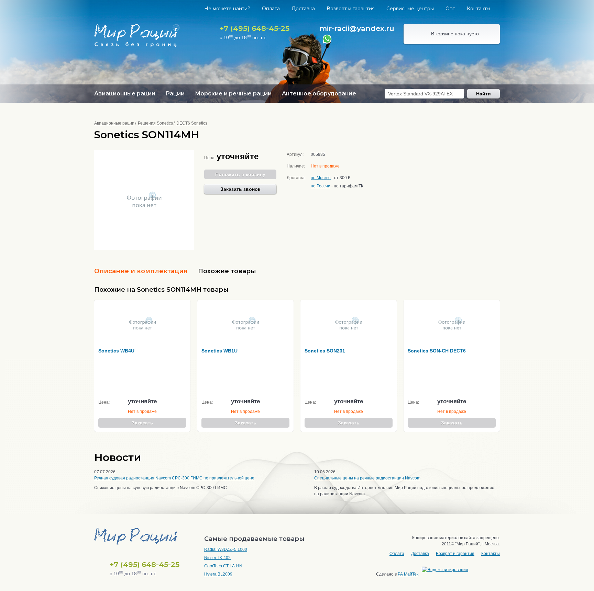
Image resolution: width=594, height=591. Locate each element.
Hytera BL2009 (218, 574)
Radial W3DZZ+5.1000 (225, 549)
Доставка (303, 8)
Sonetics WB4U (116, 351)
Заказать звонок (240, 189)
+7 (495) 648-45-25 (254, 28)
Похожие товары (227, 271)
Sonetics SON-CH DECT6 (437, 351)
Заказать (142, 423)
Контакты (478, 8)
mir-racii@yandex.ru (356, 28)
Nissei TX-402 (217, 557)
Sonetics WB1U (219, 351)
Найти (483, 93)
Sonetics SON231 (325, 351)
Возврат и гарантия (351, 8)
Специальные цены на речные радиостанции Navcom (367, 478)
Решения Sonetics (155, 123)
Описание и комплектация (141, 271)
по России (320, 186)
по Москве (321, 177)
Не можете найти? (227, 8)
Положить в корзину (240, 174)
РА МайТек (408, 574)
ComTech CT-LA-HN (223, 566)
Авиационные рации (114, 123)
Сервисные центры (410, 8)
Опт (450, 8)
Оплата (271, 8)
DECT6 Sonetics (191, 123)
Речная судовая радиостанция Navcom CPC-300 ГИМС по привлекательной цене (174, 478)
